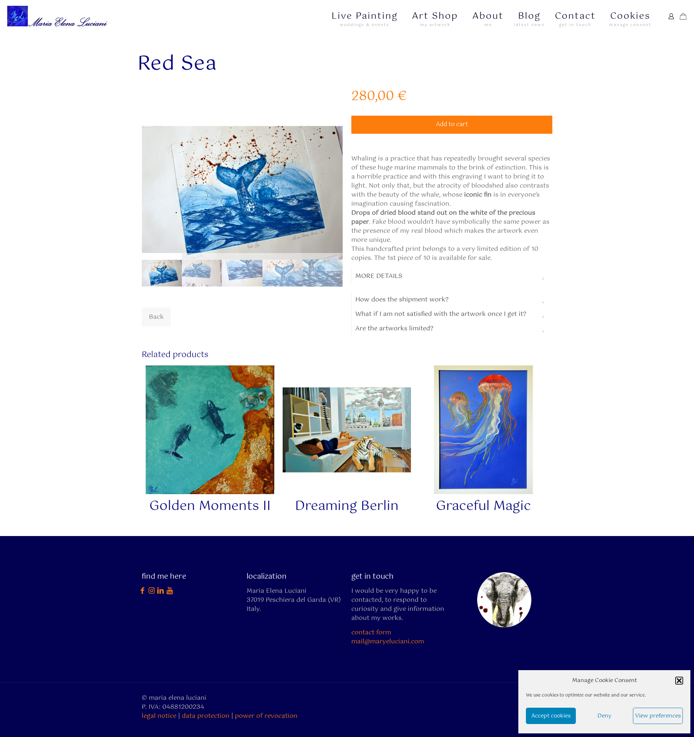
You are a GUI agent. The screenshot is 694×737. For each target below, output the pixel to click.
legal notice (159, 716)
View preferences (658, 715)
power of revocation (266, 716)
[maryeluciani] (59, 16)
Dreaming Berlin (347, 506)
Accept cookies (551, 715)
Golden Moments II (210, 506)
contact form (371, 632)
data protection (206, 716)
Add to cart (452, 124)
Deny (604, 715)
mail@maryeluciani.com (387, 642)
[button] (679, 680)
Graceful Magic (483, 506)
